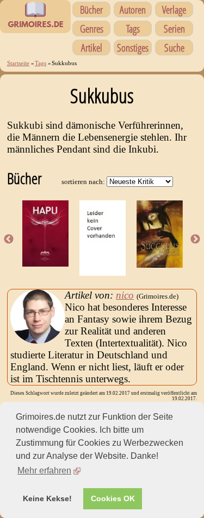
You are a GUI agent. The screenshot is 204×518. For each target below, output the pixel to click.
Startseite (18, 63)
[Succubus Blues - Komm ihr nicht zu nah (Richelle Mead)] (160, 264)
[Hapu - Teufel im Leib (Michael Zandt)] (45, 263)
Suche (174, 47)
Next (195, 239)
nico (125, 295)
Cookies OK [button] (113, 498)
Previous (8, 239)
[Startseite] (35, 27)
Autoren (133, 9)
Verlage (174, 9)
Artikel (91, 47)
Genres (91, 28)
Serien (174, 28)
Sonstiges (133, 47)
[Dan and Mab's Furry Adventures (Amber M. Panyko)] (102, 272)
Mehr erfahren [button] (44, 470)
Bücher (91, 9)
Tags (133, 28)
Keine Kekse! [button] (47, 498)
